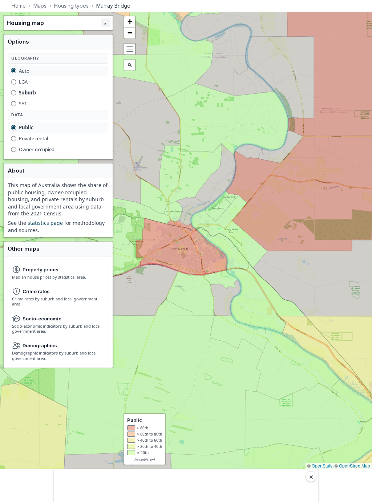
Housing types (71, 6)
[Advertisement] (186, 485)
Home (19, 6)
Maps (39, 6)
